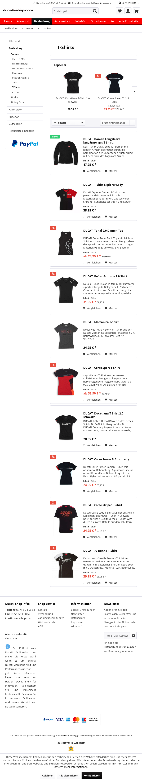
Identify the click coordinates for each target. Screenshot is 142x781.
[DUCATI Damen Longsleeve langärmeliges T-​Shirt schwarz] (66, 153)
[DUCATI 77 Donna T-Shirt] (66, 565)
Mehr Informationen (76, 766)
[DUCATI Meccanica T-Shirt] (66, 336)
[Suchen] (95, 10)
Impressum (77, 622)
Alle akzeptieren (68, 775)
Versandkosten (63, 735)
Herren (15, 92)
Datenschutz (78, 618)
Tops (14, 82)
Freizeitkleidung (20, 63)
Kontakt (42, 609)
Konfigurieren (92, 775)
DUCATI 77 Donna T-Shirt (100, 551)
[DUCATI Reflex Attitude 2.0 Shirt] (66, 290)
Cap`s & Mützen (20, 59)
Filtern (61, 122)
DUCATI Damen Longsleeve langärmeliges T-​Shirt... (101, 140)
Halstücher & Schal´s (22, 68)
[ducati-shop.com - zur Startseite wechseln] (21, 11)
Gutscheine (15, 123)
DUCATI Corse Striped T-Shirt (102, 505)
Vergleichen (93, 171)
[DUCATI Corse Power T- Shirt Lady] (114, 83)
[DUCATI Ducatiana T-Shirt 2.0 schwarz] (73, 83)
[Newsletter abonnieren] (133, 635)
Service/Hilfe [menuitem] (129, 3)
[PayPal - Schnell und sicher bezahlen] (25, 143)
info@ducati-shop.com (100, 2)
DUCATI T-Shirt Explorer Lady (103, 185)
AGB (40, 626)
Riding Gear (17, 102)
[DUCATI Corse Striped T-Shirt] (66, 519)
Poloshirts (17, 73)
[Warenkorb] (136, 10)
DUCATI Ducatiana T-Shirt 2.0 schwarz (73, 100)
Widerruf (76, 626)
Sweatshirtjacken (20, 77)
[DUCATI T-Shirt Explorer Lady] (66, 199)
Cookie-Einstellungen (83, 609)
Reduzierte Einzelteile (21, 130)
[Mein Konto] (128, 10)
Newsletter (77, 614)
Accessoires (15, 110)
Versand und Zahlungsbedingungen (51, 616)
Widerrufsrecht (47, 622)
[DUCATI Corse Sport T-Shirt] (66, 382)
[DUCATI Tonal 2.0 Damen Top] (66, 245)
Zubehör (14, 117)
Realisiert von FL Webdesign (71, 742)
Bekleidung (15, 48)
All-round (14, 41)
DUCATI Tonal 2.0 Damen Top (103, 231)
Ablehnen (47, 775)
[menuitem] (75, 10)
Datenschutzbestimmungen (120, 647)
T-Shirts (16, 87)
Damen (15, 54)
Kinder (14, 97)
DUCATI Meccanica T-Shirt (101, 322)
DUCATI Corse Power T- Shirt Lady (114, 100)
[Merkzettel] (119, 10)
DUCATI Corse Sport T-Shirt (101, 368)
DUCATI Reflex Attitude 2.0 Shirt (105, 276)
